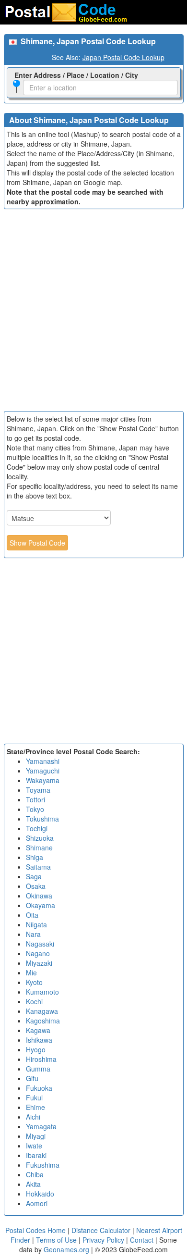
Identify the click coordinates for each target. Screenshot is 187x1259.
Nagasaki (40, 943)
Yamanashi (42, 761)
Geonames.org (66, 1249)
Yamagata (41, 1126)
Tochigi (36, 828)
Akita (33, 1184)
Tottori (35, 799)
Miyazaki (39, 963)
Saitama (38, 867)
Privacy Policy (104, 1240)
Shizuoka (40, 838)
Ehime (35, 1107)
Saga (34, 876)
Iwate (34, 1145)
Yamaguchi (42, 770)
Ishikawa (39, 1040)
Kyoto (34, 982)
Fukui (34, 1097)
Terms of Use (57, 1240)
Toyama (38, 790)
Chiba (35, 1174)
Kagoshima (43, 1020)
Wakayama (42, 780)
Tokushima (42, 818)
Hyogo (36, 1049)
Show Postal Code (37, 543)
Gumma (38, 1068)
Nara (33, 934)
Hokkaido (40, 1193)
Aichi (33, 1117)
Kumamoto (42, 992)
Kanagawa (42, 1011)
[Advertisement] (93, 312)
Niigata (36, 924)
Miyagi (36, 1136)
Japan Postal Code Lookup (123, 57)
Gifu (32, 1078)
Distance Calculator (100, 1230)
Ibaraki (36, 1155)
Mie (31, 972)
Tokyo (35, 809)
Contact (141, 1240)
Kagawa (38, 1030)
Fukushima (42, 1165)
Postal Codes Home (35, 1230)
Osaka (36, 886)
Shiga (34, 857)
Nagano (38, 953)
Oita (32, 915)
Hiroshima (41, 1059)
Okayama (40, 905)
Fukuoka (39, 1088)
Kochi (34, 1001)
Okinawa (39, 895)
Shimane (39, 847)
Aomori (36, 1203)
